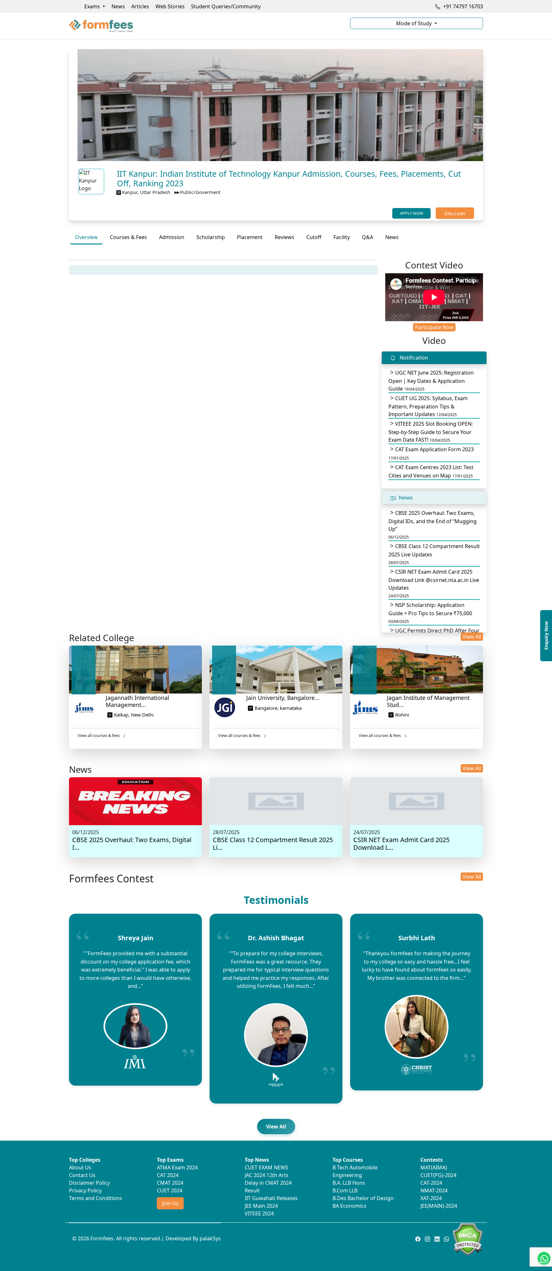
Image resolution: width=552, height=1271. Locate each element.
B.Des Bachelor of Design (363, 1198)
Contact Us (82, 1175)
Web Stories (170, 6)
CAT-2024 (431, 1182)
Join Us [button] (170, 1203)
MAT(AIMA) (433, 1167)
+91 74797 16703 (462, 6)
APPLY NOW (411, 213)
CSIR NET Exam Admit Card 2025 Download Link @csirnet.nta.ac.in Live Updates (433, 583)
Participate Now (434, 327)
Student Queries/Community (226, 6)
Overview (86, 237)
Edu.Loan (455, 213)
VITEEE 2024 (259, 1213)
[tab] (86, 237)
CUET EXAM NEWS (266, 1167)
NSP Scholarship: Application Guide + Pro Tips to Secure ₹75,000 (430, 612)
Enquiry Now (546, 635)
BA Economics (349, 1205)
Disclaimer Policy (89, 1182)
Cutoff (313, 237)
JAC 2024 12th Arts (266, 1175)
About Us (80, 1167)
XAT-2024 (431, 1198)
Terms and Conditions (95, 1198)
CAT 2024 (168, 1175)
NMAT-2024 (434, 1190)
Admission (171, 237)
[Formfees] (205, 25)
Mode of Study (414, 23)
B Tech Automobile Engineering (355, 1171)
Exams (92, 6)
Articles (140, 6)
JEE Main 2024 (261, 1205)
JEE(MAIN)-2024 (438, 1205)
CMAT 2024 (170, 1182)
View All (472, 636)
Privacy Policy (85, 1190)
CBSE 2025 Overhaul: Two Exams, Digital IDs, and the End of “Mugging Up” (432, 524)
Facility (342, 237)
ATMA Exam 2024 (177, 1167)
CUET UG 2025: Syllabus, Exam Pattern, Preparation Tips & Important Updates (428, 406)
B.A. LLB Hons (349, 1182)
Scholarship (210, 237)
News (118, 6)
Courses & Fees (128, 237)
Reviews (284, 237)
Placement (250, 237)
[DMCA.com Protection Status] (467, 1238)
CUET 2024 (169, 1190)
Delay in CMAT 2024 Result (268, 1186)
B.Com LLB (345, 1190)
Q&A (367, 237)
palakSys (210, 1238)
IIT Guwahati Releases (271, 1198)
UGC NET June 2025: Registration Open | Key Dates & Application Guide (431, 380)
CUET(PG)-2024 (438, 1175)
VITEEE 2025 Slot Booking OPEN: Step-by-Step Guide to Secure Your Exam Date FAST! (430, 431)
